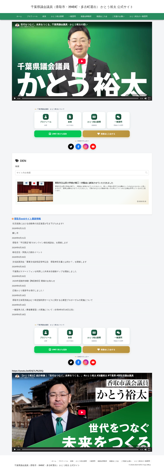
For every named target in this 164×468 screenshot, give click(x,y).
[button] (146, 172)
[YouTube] (93, 146)
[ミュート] (145, 98)
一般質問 (92, 461)
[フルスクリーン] (149, 98)
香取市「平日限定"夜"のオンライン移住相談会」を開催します (40, 243)
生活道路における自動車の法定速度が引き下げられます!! (38, 223)
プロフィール (63, 461)
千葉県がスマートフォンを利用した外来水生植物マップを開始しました (44, 271)
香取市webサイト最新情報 (27, 218)
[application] (82, 61)
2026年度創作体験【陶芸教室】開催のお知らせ (33, 281)
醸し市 (15, 233)
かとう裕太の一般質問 (142, 461)
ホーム (54, 461)
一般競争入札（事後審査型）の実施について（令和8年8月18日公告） (43, 310)
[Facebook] (78, 146)
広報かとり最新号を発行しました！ (28, 290)
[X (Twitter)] (71, 146)
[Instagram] (86, 146)
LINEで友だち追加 (59, 134)
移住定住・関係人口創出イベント (27, 252)
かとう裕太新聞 (81, 461)
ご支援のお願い (126, 461)
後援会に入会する (108, 134)
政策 (71, 461)
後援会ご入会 (114, 461)
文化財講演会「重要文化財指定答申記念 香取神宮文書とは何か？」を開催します (49, 262)
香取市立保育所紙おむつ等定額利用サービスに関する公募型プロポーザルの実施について (52, 300)
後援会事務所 (102, 461)
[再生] (15, 98)
